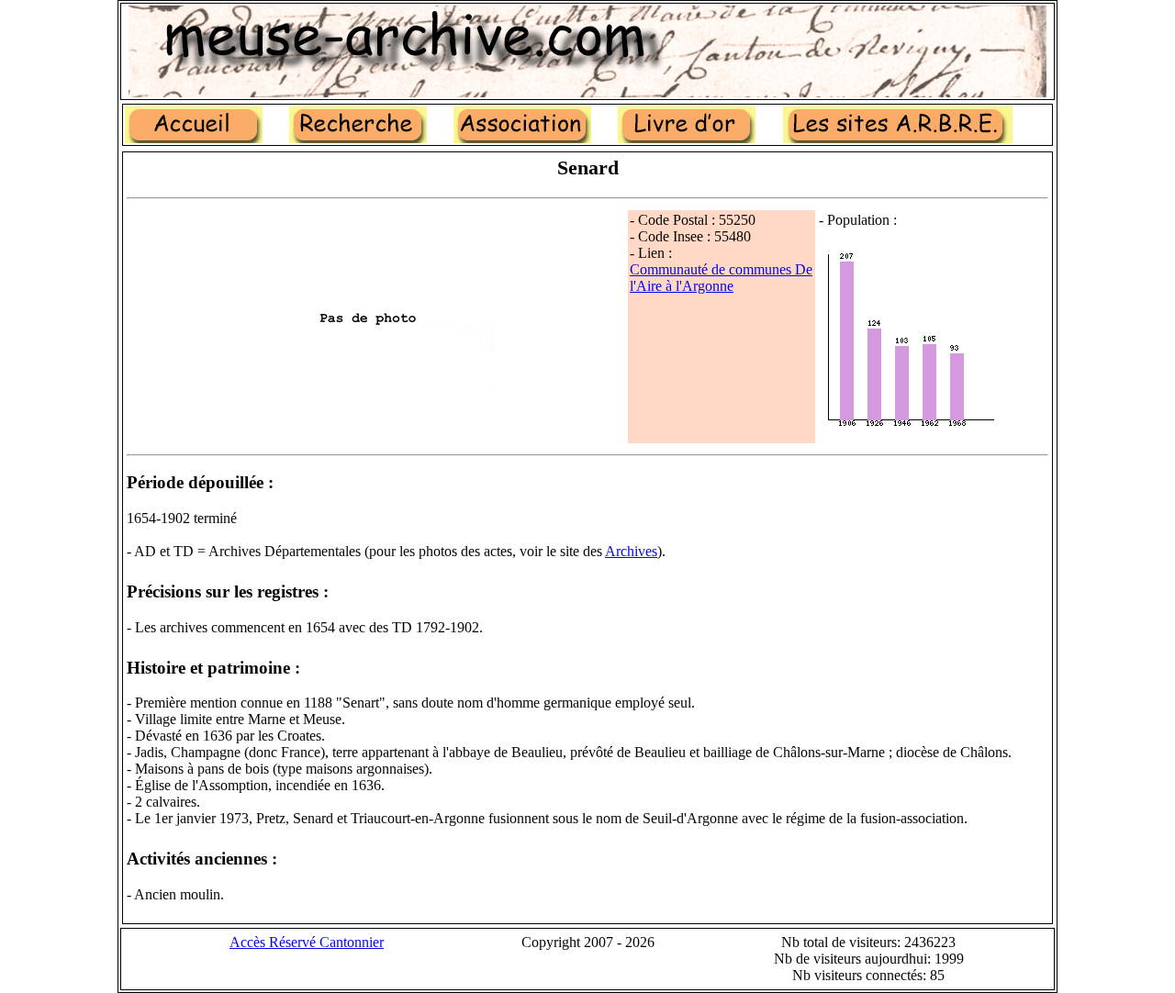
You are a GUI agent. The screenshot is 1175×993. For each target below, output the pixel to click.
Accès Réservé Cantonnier (306, 942)
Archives (631, 551)
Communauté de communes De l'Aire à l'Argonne (721, 278)
